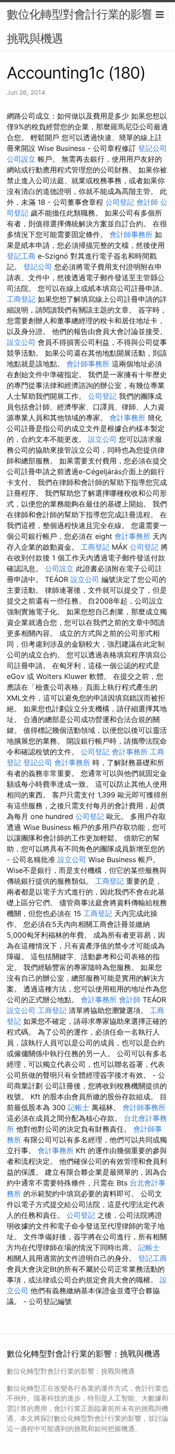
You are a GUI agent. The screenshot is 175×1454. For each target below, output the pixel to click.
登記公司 (152, 148)
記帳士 (78, 1107)
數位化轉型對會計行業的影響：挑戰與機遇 (85, 26)
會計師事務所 (131, 234)
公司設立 (21, 158)
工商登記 (21, 299)
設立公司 (21, 342)
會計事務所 (127, 417)
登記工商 (21, 255)
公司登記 (119, 202)
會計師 (147, 202)
